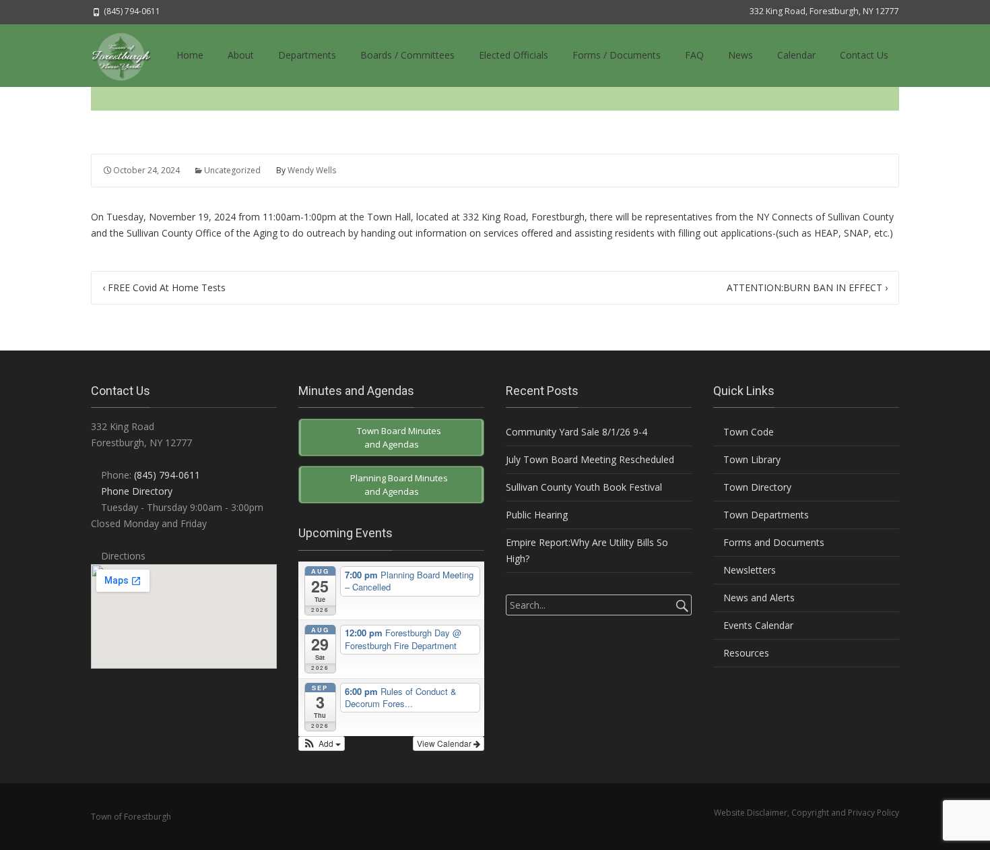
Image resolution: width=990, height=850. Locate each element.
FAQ (694, 55)
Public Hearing (537, 514)
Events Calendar (757, 625)
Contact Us (864, 55)
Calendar (796, 55)
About (241, 55)
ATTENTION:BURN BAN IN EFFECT (807, 287)
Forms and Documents (772, 542)
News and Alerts (758, 597)
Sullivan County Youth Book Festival (584, 487)
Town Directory (756, 487)
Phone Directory (136, 491)
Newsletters (748, 570)
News (740, 55)
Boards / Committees (407, 55)
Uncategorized (232, 170)
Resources (745, 652)
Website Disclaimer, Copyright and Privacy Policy (806, 812)
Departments (307, 55)
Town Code (747, 431)
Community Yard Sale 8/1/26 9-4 (576, 431)
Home (189, 55)
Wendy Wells (312, 170)
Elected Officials (513, 55)
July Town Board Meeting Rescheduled (590, 459)
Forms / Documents (616, 55)
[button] (321, 743)
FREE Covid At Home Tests (164, 287)
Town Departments (765, 514)
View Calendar (445, 743)
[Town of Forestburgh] (128, 55)
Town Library (751, 459)
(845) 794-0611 (167, 474)
